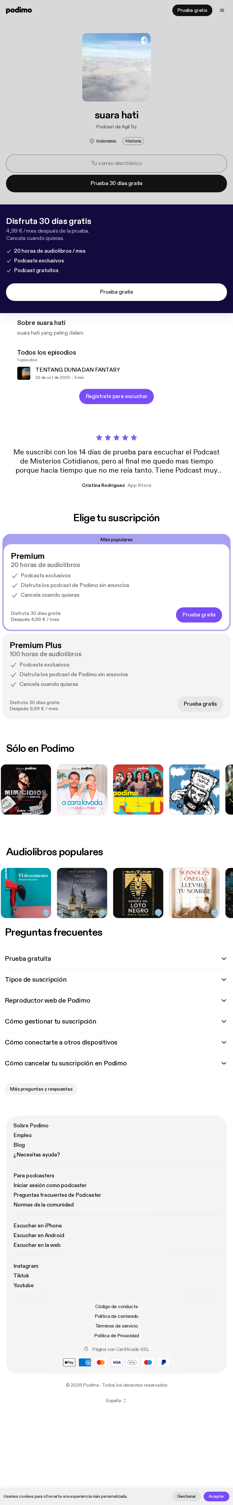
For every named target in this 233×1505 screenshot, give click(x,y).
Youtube (23, 1285)
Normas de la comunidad (43, 1204)
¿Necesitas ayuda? (36, 1154)
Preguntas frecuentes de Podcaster (57, 1195)
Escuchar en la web (37, 1245)
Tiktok (21, 1275)
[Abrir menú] (222, 10)
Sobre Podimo (31, 1125)
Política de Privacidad (116, 1336)
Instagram (25, 1266)
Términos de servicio (116, 1326)
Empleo (22, 1135)
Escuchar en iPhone (37, 1225)
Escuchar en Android (38, 1235)
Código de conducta (116, 1307)
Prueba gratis (192, 10)
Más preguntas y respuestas (41, 1089)
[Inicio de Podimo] (19, 10)
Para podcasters (33, 1175)
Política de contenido (117, 1316)
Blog (19, 1145)
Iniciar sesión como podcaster (50, 1185)
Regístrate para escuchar (117, 396)
